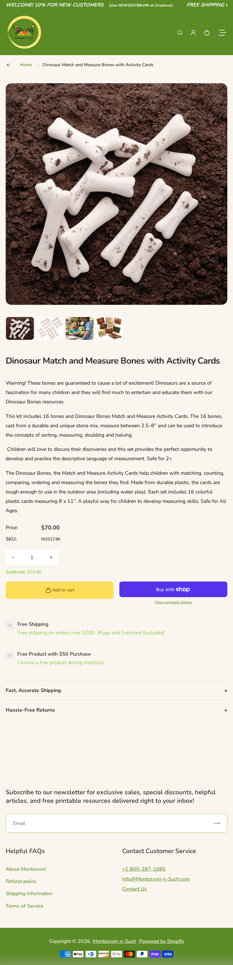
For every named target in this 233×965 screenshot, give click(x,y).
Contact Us (134, 888)
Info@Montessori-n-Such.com (156, 879)
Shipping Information (29, 893)
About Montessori (26, 869)
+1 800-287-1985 (144, 869)
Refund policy (21, 881)
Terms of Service (24, 906)
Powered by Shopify (161, 941)
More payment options (173, 602)
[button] (20, 331)
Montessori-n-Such (114, 941)
